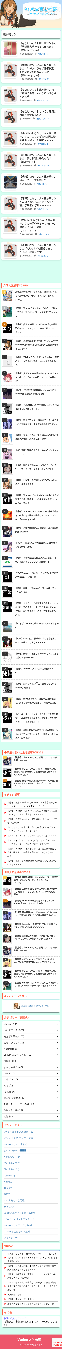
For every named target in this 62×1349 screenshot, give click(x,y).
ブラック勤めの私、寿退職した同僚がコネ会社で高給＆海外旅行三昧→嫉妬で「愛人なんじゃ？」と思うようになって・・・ (32, 1286)
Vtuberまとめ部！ (31, 1339)
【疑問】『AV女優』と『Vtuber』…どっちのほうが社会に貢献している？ (37, 406)
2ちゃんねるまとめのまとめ (18, 1131)
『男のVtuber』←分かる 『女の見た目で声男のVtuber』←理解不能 (36, 575)
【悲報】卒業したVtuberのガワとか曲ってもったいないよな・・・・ (36, 590)
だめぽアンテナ (12, 1156)
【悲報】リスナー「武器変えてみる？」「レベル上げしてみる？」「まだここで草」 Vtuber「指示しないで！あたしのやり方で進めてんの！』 (36, 609)
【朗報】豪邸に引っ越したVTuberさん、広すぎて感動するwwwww (37, 655)
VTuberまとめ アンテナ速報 (18, 1138)
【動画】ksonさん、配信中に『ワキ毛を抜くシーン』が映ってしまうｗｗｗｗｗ (37, 640)
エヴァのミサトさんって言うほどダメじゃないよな (30, 1303)
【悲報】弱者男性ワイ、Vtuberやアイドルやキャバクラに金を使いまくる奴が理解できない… (36, 422)
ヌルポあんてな (12, 1163)
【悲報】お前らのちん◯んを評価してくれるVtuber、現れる (35, 685)
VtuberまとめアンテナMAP (18, 1225)
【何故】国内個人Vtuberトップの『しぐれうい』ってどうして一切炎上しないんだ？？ (35, 467)
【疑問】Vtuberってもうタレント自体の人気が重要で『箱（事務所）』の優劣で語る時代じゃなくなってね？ (36, 499)
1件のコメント (44, 54)
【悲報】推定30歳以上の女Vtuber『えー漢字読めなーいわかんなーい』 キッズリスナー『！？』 (36, 328)
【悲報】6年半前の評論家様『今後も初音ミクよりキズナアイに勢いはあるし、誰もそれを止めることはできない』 (37, 734)
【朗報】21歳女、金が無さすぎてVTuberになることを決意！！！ (36, 482)
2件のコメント (44, 165)
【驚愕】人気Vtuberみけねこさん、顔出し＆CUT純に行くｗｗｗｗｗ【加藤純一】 (35, 560)
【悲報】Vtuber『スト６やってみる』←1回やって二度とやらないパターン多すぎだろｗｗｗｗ (36, 312)
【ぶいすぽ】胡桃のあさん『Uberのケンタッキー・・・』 (36, 452)
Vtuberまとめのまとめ (15, 1144)
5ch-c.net (9, 1206)
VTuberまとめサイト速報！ (18, 1231)
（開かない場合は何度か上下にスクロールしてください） (30, 1321)
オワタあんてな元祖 (14, 1200)
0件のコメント (42, 118)
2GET (7, 1194)
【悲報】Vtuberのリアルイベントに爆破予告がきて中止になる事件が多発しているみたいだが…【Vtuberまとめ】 (36, 515)
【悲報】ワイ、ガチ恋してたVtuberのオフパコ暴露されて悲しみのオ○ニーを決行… (36, 437)
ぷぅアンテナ (11, 1237)
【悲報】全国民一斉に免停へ (20, 1299)
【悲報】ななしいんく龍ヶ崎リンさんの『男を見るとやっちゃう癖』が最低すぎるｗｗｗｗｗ (38, 202)
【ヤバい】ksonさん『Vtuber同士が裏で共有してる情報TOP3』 (36, 545)
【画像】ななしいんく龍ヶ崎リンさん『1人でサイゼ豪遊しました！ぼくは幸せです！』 (38, 248)
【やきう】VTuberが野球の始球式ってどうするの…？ (37, 625)
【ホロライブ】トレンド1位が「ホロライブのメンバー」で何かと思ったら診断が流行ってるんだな (31, 842)
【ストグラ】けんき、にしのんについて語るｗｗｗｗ (31, 835)
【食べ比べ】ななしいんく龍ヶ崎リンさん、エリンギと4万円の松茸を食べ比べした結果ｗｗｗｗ (38, 137)
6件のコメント (45, 79)
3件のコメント (44, 144)
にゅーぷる (9, 1175)
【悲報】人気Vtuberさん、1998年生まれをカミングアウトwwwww (32, 821)
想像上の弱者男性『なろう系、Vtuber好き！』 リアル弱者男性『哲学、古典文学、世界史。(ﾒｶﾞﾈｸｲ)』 (36, 295)
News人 (8, 1181)
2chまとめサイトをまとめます (19, 1212)
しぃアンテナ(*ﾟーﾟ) (15, 1150)
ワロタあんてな (12, 1169)
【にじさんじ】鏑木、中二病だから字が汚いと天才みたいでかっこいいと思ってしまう (31, 829)
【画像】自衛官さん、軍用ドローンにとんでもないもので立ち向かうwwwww (31, 1276)
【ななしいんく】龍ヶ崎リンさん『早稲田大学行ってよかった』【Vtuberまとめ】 (38, 47)
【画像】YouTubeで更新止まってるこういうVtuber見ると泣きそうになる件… (35, 391)
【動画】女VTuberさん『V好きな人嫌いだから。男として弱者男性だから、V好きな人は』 (36, 700)
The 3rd (8, 1187)
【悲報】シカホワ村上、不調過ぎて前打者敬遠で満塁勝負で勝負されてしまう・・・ (31, 1268)
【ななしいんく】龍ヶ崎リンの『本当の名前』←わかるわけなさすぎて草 (38, 93)
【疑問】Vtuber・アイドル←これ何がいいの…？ (34, 670)
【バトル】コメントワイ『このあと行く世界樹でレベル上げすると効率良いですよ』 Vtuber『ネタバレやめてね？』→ (36, 718)
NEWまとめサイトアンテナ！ (19, 1219)
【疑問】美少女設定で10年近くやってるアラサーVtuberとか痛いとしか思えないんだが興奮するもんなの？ (36, 344)
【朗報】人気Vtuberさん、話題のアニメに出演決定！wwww (36, 530)
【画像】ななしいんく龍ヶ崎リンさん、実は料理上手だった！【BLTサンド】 (38, 158)
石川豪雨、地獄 (14, 1294)
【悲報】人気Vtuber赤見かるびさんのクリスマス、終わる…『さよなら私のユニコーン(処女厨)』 (36, 377)
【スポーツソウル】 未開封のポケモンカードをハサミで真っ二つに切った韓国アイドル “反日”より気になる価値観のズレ (32, 1257)
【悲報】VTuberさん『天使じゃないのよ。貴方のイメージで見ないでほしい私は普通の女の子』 (37, 361)
